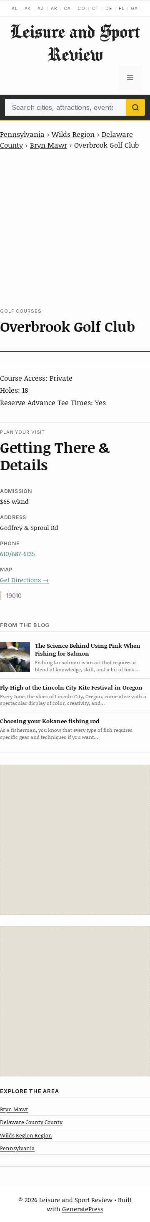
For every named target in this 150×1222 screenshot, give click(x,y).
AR (54, 8)
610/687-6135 (17, 553)
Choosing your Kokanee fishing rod (49, 721)
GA (134, 8)
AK (28, 8)
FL (122, 8)
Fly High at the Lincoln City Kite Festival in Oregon (71, 687)
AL (15, 8)
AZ (41, 8)
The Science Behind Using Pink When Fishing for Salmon (87, 649)
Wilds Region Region (26, 1135)
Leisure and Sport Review (75, 42)
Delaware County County (31, 1122)
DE (108, 8)
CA (67, 8)
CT (95, 8)
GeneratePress (82, 1208)
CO (81, 8)
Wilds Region (73, 134)
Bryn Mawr (48, 145)
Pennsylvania (22, 134)
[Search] (135, 107)
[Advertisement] (75, 229)
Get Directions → (24, 579)
